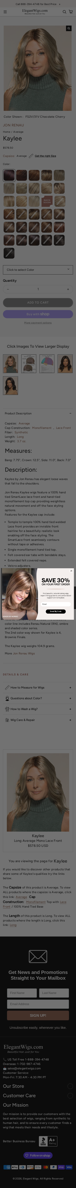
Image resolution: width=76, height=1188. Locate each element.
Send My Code (55, 611)
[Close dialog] (71, 571)
